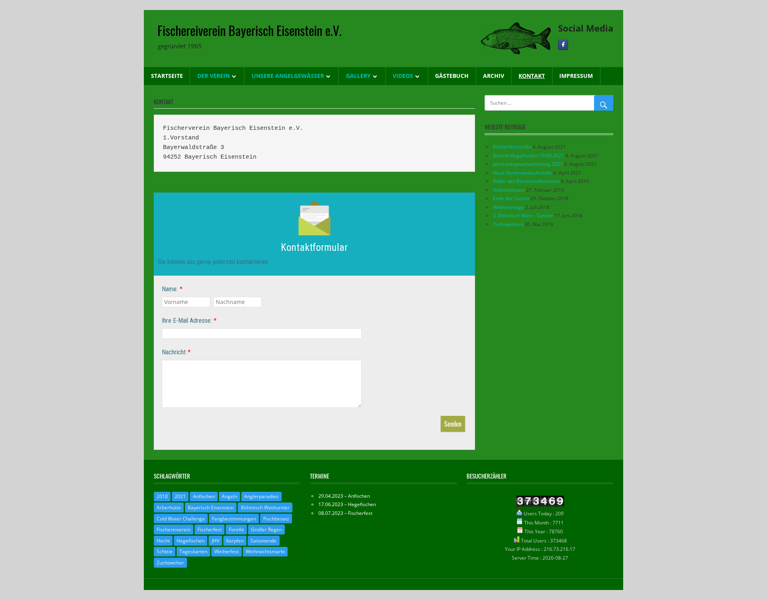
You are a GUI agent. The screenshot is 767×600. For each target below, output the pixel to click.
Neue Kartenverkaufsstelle (522, 172)
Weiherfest (227, 551)
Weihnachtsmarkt (265, 551)
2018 (162, 496)
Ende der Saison (511, 198)
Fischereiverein (174, 529)
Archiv (493, 75)
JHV (215, 540)
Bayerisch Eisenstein (211, 507)
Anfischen (204, 496)
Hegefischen (191, 540)
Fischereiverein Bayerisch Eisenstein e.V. (249, 30)
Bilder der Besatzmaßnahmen (526, 181)
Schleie (165, 551)
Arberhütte (169, 507)
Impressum (576, 75)
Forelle (236, 529)
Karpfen (235, 540)
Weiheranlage (508, 207)
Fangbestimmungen (234, 518)
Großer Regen (266, 529)
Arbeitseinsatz (509, 190)
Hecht (163, 540)
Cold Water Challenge (181, 518)
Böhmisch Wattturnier (265, 507)
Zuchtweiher (170, 562)
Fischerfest (209, 529)
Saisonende (263, 540)
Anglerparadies (261, 496)
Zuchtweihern (508, 224)
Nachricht (174, 352)
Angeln (229, 496)
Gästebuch (452, 75)
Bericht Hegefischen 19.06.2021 (528, 155)
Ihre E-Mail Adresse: (187, 320)
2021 (180, 496)
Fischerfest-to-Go (512, 146)
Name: (170, 289)
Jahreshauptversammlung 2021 (528, 164)
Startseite (167, 75)
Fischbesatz (276, 518)
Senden (452, 424)
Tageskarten (193, 551)
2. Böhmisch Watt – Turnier (523, 215)
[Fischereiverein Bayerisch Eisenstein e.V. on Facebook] (563, 44)
